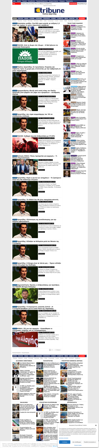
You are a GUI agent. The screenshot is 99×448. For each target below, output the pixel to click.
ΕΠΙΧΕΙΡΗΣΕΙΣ (46, 18)
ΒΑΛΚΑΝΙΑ (24, 402)
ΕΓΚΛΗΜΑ (32, 18)
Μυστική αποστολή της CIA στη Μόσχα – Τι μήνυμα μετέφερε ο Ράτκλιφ (78, 172)
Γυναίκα (56, 20)
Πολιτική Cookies (78, 445)
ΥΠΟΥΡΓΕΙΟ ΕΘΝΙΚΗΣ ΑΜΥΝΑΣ (71, 361)
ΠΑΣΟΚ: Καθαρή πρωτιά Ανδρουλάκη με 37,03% (36, 136)
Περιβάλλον (77, 20)
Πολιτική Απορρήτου (16, 352)
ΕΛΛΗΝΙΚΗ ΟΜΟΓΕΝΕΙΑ (24, 361)
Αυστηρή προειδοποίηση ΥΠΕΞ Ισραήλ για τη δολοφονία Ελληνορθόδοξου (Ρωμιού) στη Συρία (27, 380)
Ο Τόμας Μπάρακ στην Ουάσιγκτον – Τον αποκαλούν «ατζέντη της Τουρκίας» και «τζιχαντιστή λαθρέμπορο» (78, 166)
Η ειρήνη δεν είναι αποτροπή (27, 412)
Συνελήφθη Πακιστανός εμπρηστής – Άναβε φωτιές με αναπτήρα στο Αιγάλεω (78, 96)
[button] (96, 425)
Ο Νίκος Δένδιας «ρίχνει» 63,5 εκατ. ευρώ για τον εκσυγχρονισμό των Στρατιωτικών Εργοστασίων (75, 388)
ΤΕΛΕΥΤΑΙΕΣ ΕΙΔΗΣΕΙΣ (75, 23)
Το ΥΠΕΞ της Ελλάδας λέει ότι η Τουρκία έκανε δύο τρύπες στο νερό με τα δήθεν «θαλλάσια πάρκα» (51, 421)
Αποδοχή (64, 442)
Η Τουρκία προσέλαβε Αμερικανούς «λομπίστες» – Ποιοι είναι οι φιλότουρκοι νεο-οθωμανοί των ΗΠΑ (78, 43)
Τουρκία (24, 1)
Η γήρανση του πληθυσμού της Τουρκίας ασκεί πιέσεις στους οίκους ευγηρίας (78, 35)
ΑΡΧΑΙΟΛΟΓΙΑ (72, 402)
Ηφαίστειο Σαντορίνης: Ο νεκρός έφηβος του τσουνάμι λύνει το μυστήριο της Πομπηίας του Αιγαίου (75, 414)
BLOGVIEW (82, 18)
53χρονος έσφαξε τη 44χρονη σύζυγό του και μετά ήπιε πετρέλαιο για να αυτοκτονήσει (78, 104)
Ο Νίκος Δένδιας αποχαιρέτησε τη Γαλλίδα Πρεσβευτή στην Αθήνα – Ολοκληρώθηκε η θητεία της (75, 372)
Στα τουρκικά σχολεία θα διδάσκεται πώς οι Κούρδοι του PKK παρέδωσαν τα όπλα (78, 27)
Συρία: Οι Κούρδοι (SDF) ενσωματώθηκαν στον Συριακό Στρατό (78, 119)
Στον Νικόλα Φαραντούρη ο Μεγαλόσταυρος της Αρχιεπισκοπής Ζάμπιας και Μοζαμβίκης (27, 365)
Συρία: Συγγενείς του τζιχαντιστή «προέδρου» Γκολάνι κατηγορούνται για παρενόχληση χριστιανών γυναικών (51, 373)
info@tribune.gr (82, 3)
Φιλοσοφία (30, 20)
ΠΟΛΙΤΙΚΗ (20, 18)
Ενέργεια (62, 1)
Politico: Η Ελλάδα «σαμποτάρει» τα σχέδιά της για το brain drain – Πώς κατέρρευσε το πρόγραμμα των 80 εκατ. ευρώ (27, 373)
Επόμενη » (58, 349)
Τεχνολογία (70, 20)
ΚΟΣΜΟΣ (53, 18)
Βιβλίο (41, 20)
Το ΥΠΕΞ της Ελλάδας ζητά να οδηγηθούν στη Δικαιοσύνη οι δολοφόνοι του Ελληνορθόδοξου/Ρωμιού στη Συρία (27, 388)
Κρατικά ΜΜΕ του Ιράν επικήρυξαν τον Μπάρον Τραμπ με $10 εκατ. (78, 126)
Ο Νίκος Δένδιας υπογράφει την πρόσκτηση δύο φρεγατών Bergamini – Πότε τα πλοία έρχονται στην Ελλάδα (78, 143)
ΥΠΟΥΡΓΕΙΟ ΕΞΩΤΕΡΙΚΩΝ (48, 402)
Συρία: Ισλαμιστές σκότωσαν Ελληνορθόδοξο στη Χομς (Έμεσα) (27, 395)
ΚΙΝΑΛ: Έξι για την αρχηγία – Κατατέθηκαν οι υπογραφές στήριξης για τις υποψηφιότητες (32, 329)
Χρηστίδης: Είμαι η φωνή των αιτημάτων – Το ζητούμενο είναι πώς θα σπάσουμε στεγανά (36, 178)
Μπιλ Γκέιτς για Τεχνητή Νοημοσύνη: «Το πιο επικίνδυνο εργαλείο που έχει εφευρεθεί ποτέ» (78, 80)
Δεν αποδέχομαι (77, 442)
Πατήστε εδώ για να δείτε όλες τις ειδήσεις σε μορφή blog (36, 3)
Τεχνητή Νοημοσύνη (41, 1)
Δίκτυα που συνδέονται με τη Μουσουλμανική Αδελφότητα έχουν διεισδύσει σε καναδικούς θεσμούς (52, 365)
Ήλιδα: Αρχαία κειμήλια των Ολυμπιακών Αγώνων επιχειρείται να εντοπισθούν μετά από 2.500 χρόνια (75, 421)
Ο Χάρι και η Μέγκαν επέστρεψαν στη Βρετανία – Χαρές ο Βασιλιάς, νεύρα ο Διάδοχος (79, 65)
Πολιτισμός (36, 20)
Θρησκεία (20, 20)
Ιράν (14, 1)
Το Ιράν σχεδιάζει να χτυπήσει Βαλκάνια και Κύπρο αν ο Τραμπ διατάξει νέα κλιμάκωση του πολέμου (27, 421)
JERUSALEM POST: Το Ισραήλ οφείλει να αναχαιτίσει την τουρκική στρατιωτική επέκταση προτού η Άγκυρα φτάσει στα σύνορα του (52, 381)
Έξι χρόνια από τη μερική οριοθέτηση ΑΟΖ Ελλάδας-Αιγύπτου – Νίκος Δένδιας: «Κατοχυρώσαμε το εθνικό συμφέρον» (51, 437)
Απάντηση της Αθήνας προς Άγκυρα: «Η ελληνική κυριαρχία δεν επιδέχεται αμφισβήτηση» (51, 406)
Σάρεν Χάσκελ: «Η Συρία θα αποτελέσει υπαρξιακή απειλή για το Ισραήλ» (51, 395)
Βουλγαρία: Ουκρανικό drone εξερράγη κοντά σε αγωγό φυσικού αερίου (26, 436)
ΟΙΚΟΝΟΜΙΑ (39, 18)
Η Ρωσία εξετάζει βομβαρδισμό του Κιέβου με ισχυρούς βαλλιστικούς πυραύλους (78, 50)
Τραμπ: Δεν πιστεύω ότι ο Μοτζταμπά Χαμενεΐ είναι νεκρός (78, 73)
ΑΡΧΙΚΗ (15, 18)
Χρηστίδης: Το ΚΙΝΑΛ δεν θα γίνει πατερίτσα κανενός (37, 199)
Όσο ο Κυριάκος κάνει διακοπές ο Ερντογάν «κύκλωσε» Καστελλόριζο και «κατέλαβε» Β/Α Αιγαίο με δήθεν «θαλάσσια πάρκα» (52, 430)
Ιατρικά (61, 20)
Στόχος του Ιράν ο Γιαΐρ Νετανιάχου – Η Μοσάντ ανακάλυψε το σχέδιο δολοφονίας (78, 134)
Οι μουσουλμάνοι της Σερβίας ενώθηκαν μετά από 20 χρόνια (27, 429)
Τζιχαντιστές (69, 1)
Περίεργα (14, 20)
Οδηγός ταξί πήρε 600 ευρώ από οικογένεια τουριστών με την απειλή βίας (78, 111)
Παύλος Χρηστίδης (49, 13)
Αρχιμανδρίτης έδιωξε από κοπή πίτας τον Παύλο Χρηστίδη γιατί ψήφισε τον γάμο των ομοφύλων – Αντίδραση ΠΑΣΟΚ (36, 92)
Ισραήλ (19, 1)
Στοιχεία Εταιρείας (25, 352)
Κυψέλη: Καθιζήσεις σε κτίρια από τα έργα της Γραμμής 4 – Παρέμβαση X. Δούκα (78, 150)
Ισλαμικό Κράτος (53, 1)
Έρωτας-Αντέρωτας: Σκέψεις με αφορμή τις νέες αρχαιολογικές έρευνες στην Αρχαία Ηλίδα (76, 406)
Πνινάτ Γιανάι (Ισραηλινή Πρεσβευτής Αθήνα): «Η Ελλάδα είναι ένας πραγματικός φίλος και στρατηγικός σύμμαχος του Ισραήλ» (75, 381)
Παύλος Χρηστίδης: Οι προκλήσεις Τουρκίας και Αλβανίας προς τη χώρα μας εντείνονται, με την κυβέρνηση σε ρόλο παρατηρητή (36, 68)
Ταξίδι (65, 20)
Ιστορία (25, 20)
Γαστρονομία (51, 20)
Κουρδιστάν (31, 1)
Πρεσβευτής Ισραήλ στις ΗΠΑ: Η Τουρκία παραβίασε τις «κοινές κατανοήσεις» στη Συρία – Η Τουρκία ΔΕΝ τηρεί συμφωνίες (52, 389)
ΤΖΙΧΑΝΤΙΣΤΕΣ (48, 361)
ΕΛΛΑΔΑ (26, 18)
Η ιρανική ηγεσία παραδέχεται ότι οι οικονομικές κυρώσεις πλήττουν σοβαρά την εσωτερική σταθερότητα (78, 158)
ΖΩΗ (77, 18)
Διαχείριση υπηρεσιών (63, 438)
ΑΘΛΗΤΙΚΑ (71, 18)
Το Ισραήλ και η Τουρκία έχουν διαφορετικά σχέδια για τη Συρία (78, 57)
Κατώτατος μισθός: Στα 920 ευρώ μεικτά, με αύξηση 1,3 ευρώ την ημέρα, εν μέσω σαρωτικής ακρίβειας (36, 24)
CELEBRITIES (60, 18)
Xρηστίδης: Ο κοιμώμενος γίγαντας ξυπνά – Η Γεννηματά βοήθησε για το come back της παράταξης (33, 307)
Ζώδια (45, 20)
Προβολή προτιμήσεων (90, 442)
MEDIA (66, 18)
